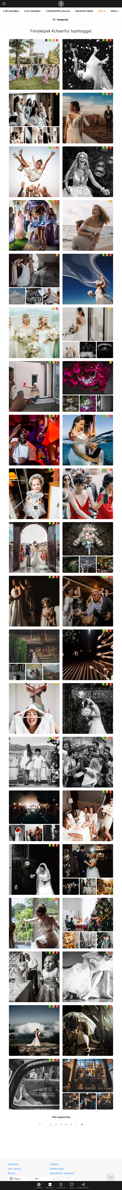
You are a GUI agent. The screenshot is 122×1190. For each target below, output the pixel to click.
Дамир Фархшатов (88, 218)
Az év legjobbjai (32, 11)
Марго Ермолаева (87, 486)
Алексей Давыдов (87, 808)
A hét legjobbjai (11, 11)
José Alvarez (88, 379)
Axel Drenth (88, 754)
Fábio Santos (87, 325)
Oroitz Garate (34, 1077)
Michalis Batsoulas (34, 647)
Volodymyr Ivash (88, 969)
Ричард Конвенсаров (34, 915)
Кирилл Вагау (34, 1023)
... (76, 1124)
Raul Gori (88, 701)
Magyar (17, 1178)
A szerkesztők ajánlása (58, 11)
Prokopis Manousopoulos (88, 164)
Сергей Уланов (34, 754)
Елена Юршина (88, 271)
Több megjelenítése (61, 1117)
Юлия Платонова (34, 486)
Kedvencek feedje (84, 11)
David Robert (34, 701)
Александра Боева (87, 915)
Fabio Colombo (88, 57)
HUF (37, 1178)
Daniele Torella (88, 110)
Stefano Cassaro (34, 57)
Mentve (102, 11)
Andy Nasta (34, 218)
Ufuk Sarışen (34, 432)
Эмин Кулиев (34, 379)
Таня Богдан (88, 593)
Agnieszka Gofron (34, 271)
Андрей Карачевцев (34, 808)
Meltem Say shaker (34, 110)
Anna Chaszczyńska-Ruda (88, 862)
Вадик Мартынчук (87, 647)
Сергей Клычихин (34, 969)
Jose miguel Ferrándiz (34, 540)
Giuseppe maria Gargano (87, 432)
